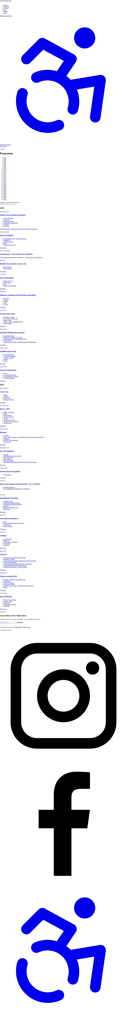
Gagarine (5, 454)
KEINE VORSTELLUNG (10, 507)
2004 (4, 192)
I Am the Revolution (9, 378)
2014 (4, 176)
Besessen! (3, 432)
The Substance (7, 415)
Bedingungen (26, 627)
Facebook (8, 144)
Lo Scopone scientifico (9, 356)
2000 (4, 198)
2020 (4, 167)
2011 (4, 181)
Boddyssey (6, 540)
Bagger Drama (7, 268)
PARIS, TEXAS (8, 281)
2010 (4, 182)
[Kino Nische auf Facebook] (63, 886)
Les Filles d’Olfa (8, 501)
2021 (4, 165)
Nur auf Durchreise (7, 278)
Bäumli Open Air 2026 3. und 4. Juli (13, 264)
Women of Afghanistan (8, 370)
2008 (4, 185)
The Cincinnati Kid (8, 354)
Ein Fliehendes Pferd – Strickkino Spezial (14, 238)
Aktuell (5, 5)
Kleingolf (6, 224)
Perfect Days (6, 543)
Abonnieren (20, 622)
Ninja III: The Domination (10, 440)
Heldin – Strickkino (8, 412)
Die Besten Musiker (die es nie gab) (12, 332)
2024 (4, 160)
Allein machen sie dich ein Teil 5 (12, 456)
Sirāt (4, 284)
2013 (4, 178)
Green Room (7, 525)
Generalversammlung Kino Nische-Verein (14, 565)
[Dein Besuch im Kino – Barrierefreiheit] (63, 1013)
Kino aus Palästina (6, 235)
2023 (4, 162)
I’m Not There (7, 340)
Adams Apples (7, 320)
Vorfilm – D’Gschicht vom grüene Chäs (14, 579)
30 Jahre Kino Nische (7, 314)
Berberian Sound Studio (10, 562)
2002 (4, 195)
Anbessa (5, 300)
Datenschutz (3, 146)
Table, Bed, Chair (8, 457)
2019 (4, 168)
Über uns (5, 8)
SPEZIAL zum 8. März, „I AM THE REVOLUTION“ (18, 586)
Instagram (2, 144)
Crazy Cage (4, 392)
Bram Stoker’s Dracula (9, 604)
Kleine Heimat (7, 459)
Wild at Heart (7, 398)
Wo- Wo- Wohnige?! (7, 451)
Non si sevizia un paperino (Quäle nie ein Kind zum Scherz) (19, 561)
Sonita (5, 373)
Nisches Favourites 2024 (8, 576)
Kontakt (5, 11)
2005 (4, 190)
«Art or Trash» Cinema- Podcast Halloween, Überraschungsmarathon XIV (23, 437)
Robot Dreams (7, 267)
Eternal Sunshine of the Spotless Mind (13, 523)
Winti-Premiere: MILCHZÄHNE (12, 504)
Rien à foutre (7, 282)
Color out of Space (8, 399)
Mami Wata (6, 509)
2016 (4, 173)
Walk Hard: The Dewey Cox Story (13, 337)
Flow (4, 521)
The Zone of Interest (9, 584)
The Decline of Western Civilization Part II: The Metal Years (19, 342)
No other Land (7, 423)
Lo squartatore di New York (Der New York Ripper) (17, 564)
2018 (4, 170)
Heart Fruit (6, 226)
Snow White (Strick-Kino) (10, 318)
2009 (4, 184)
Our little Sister (7, 539)
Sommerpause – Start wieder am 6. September (16, 254)
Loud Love (6, 220)
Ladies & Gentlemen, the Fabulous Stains (14, 339)
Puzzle (5, 361)
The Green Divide (8, 460)
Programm (6, 7)
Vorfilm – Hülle (7, 601)
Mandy (5, 395)
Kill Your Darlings (8, 218)
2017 (4, 171)
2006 (4, 188)
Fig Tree (5, 304)
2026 (4, 157)
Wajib (5, 243)
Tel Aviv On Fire (8, 242)
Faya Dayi (6, 298)
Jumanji (5, 359)
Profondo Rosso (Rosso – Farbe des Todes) (15, 567)
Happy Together (7, 526)
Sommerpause (7, 474)
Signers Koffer (7, 323)
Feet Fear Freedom (8, 221)
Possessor (6, 435)
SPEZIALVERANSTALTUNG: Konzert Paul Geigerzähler (19, 462)
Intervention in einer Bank (10, 223)
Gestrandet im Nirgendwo (9, 518)
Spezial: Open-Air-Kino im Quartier (12, 215)
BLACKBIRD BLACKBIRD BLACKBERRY (16, 489)
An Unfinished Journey (9, 375)
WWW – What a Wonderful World (12, 322)
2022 (4, 164)
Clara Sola (6, 545)
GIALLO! (3, 554)
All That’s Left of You (9, 245)
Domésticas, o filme (8, 317)
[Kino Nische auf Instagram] (63, 758)
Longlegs (6, 396)
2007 (4, 187)
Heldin (5, 414)
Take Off (5, 506)
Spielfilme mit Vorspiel (8, 351)
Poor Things (6, 581)
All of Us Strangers (8, 582)
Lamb (5, 303)
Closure (5, 418)
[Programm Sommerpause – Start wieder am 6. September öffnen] (21, 257)
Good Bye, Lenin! (8, 358)
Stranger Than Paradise (9, 286)
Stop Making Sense (8, 336)
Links (5, 13)
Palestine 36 (6, 240)
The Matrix (6, 606)
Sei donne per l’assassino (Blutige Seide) (14, 557)
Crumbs (5, 301)
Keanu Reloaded (6, 596)
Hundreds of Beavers (9, 487)
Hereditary (6, 438)
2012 (4, 179)
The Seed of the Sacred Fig (10, 421)
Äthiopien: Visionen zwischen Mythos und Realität (18, 295)
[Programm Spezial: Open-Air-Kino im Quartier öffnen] (18, 229)
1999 (4, 199)
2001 (4, 196)
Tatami (5, 587)
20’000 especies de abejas (10, 542)
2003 (4, 193)
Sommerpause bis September (10, 471)
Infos (4, 10)
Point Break (6, 603)
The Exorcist (6, 442)
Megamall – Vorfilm (8, 559)
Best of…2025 (5, 409)
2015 (4, 174)
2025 (4, 159)
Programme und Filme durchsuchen (9, 202)
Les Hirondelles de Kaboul (10, 376)
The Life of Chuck (8, 417)
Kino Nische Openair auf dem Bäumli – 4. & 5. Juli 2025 (20, 484)
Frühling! (3, 535)
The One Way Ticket (9, 420)
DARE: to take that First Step (11, 503)
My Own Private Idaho (9, 600)
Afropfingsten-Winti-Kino (9, 498)
